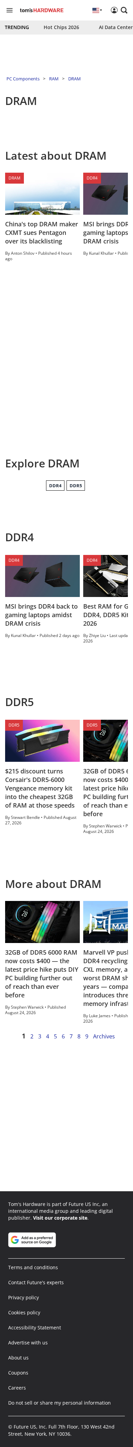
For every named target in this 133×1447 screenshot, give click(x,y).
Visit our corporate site (60, 1217)
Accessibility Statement (34, 1327)
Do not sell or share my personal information (59, 1402)
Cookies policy (24, 1312)
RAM (54, 79)
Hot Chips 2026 (61, 27)
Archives (104, 1036)
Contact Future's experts (36, 1282)
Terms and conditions (33, 1267)
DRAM (74, 79)
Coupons (18, 1372)
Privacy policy (23, 1297)
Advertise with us (28, 1342)
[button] (124, 10)
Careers (17, 1387)
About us (18, 1357)
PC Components (23, 79)
